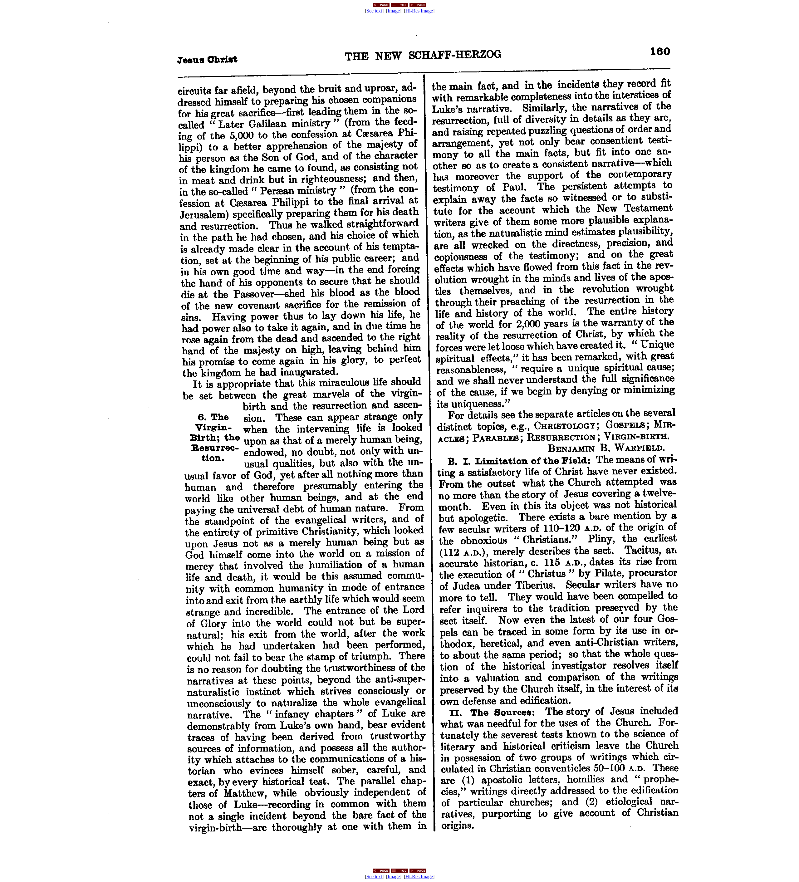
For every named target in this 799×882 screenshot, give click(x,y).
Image (394, 10)
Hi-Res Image (419, 10)
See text (374, 10)
